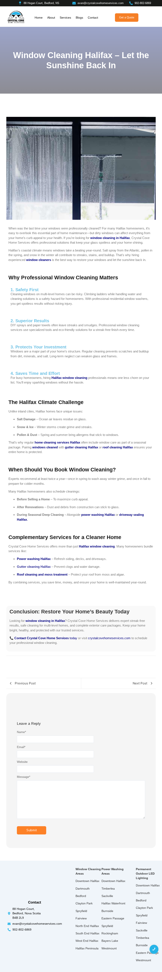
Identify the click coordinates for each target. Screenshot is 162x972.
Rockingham (109, 933)
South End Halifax (87, 933)
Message (23, 776)
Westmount (109, 948)
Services (65, 17)
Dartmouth (83, 888)
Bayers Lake (109, 940)
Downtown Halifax (87, 881)
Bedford (81, 896)
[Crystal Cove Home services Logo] (16, 17)
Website (22, 761)
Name (21, 731)
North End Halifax (87, 926)
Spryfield (81, 911)
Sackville (107, 896)
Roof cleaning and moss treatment (42, 574)
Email (21, 746)
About (51, 17)
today (45, 638)
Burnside (107, 911)
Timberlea (108, 888)
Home (39, 17)
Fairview (81, 918)
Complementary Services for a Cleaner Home (64, 537)
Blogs (79, 17)
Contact (93, 17)
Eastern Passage (112, 918)
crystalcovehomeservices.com (109, 638)
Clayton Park (84, 903)
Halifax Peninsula (87, 948)
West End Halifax (87, 940)
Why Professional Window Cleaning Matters (63, 277)
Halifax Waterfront (113, 903)
